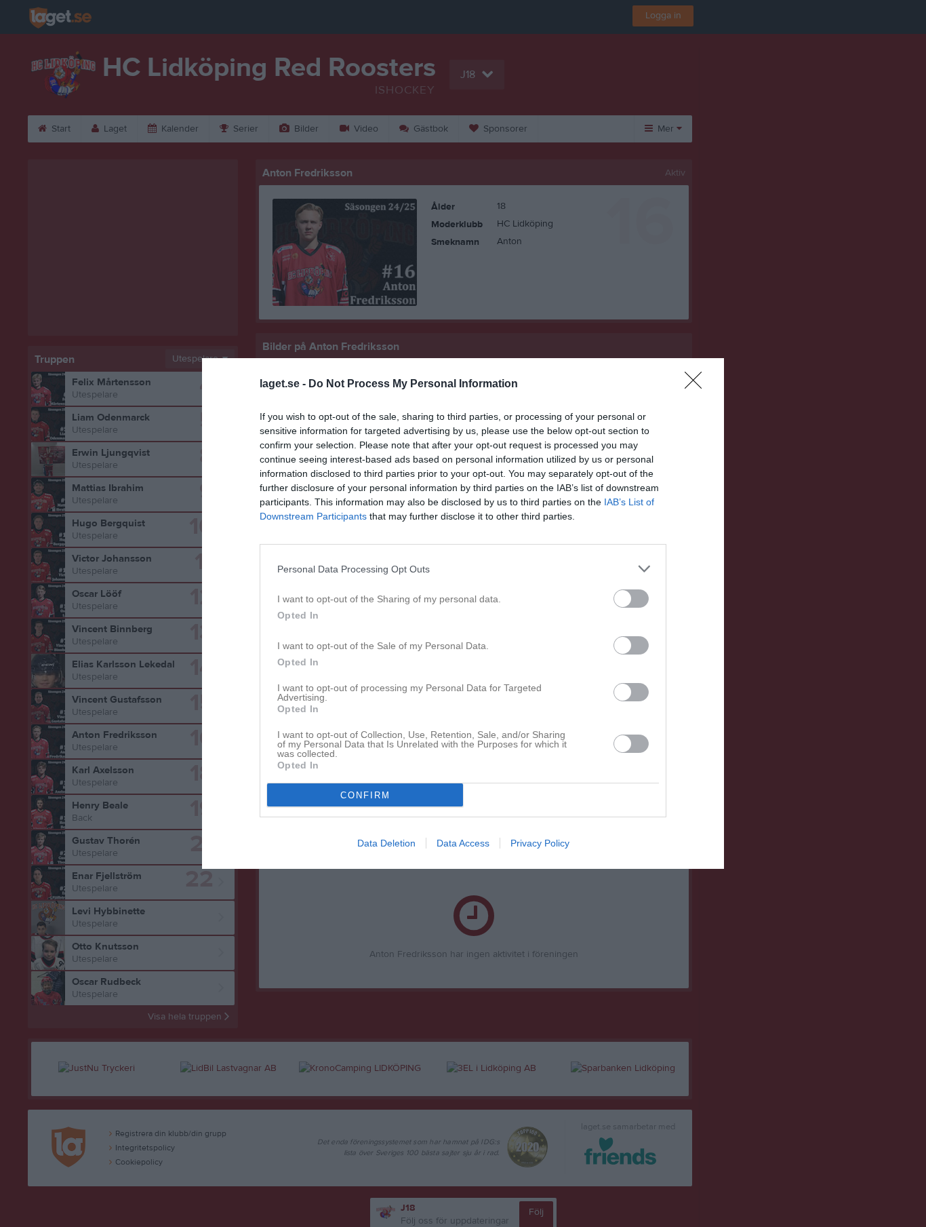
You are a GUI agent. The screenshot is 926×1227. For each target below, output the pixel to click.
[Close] (697, 384)
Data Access (463, 843)
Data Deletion (386, 843)
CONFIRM (365, 795)
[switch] (631, 598)
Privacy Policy (539, 843)
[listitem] (463, 569)
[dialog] (463, 613)
